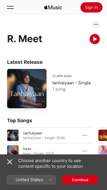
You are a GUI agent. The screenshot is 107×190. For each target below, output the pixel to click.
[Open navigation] (10, 7)
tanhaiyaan (32, 132)
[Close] (9, 161)
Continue (80, 179)
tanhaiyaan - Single (71, 82)
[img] (53, 7)
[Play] (95, 39)
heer (27, 148)
